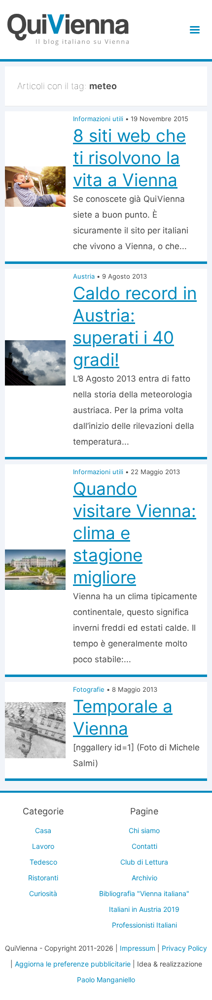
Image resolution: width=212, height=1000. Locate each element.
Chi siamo (144, 830)
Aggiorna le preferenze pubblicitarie (73, 964)
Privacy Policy (184, 948)
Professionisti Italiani (144, 925)
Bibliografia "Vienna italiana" (144, 893)
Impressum (137, 948)
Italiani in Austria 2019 (144, 909)
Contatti (144, 846)
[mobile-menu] (193, 29)
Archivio (144, 877)
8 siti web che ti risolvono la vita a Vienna (129, 157)
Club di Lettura (144, 862)
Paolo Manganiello (106, 979)
